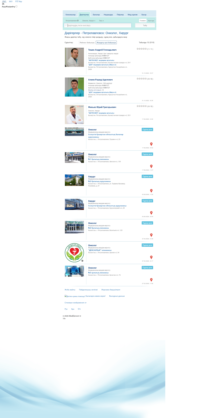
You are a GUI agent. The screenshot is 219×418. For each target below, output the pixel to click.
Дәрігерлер (84, 14)
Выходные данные (117, 296)
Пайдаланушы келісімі (88, 289)
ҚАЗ (11, 1)
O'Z (17, 1)
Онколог (92, 129)
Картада (151, 20)
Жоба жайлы (70, 289)
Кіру (20, 1)
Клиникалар (71, 14)
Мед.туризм (133, 14)
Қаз (72, 309)
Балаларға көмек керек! (95, 296)
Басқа (144, 14)
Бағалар (96, 14)
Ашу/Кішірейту (8, 6)
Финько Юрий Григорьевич (102, 107)
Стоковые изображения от (75, 302)
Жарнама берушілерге (110, 289)
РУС (4, 1)
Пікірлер (120, 14)
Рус (66, 309)
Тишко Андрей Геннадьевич (102, 49)
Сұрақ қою (147, 129)
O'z (79, 309)
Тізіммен (143, 20)
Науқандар (108, 14)
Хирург (91, 176)
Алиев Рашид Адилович (100, 79)
